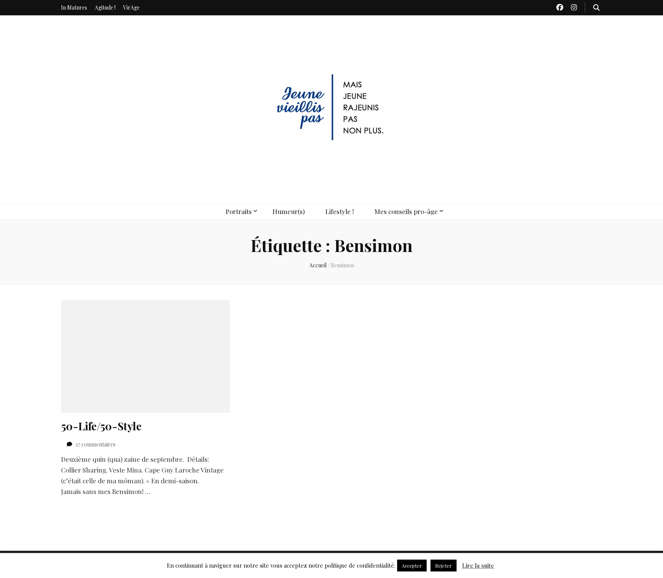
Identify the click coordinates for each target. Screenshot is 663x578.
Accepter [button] (412, 565)
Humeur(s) (288, 211)
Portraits (239, 211)
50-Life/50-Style (101, 426)
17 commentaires (95, 444)
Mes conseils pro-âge (406, 211)
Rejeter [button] (443, 565)
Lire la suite (478, 565)
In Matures (74, 7)
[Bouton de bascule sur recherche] (596, 7)
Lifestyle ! (339, 211)
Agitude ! (105, 7)
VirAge (131, 7)
